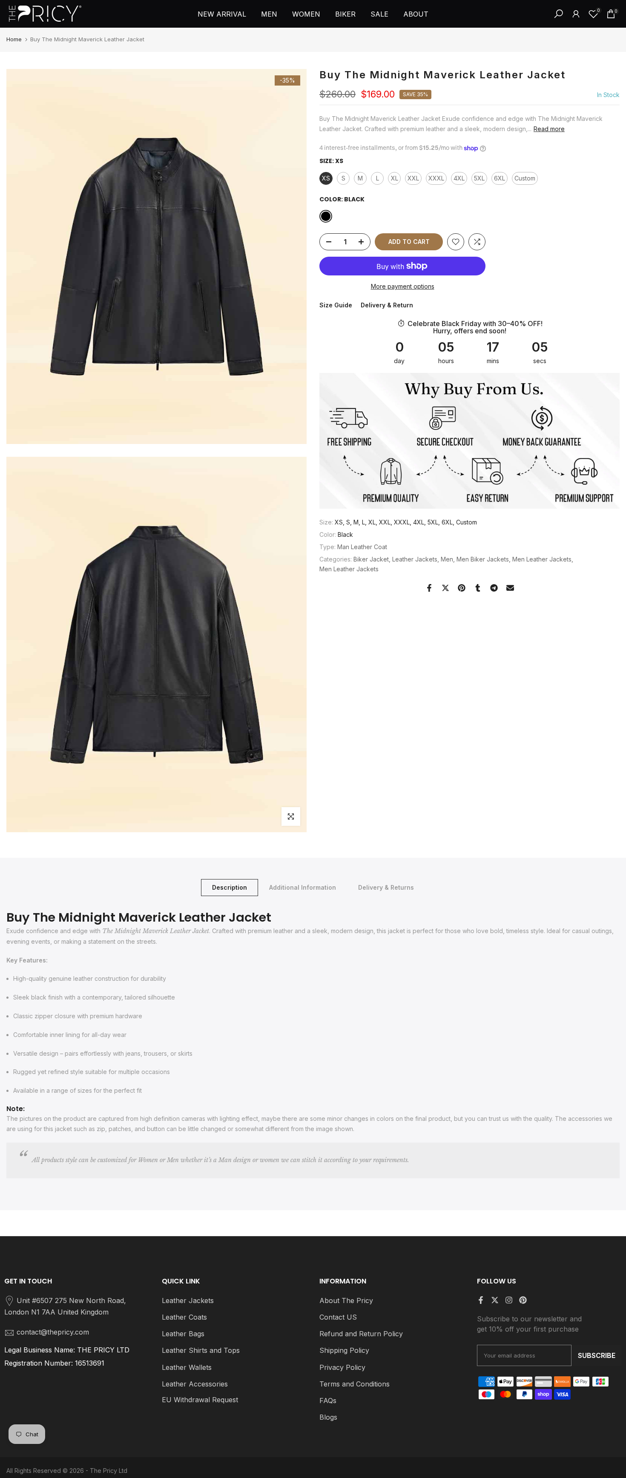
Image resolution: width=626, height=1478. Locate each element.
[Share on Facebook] (429, 588)
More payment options (402, 286)
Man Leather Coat (362, 546)
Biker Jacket (371, 559)
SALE (379, 14)
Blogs (328, 1417)
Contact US (338, 1317)
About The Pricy (346, 1300)
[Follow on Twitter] (495, 1300)
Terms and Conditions (354, 1384)
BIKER (345, 14)
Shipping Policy (344, 1350)
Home (14, 39)
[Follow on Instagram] (509, 1300)
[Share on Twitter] (445, 588)
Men (447, 559)
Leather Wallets (187, 1367)
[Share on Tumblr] (478, 588)
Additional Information (302, 887)
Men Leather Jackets (541, 559)
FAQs (327, 1400)
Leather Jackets (414, 559)
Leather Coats (184, 1317)
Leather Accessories (195, 1384)
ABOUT (415, 14)
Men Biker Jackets (483, 559)
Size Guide (335, 305)
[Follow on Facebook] (481, 1300)
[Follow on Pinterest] (523, 1300)
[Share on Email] (510, 588)
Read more (549, 128)
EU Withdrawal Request (200, 1399)
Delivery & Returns (386, 887)
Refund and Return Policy (361, 1333)
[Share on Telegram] (494, 588)
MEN (269, 14)
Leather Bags (183, 1333)
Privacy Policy (342, 1367)
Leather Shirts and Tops (201, 1350)
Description (229, 887)
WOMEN (306, 14)
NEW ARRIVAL (222, 14)
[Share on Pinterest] (461, 588)
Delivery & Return (387, 305)
